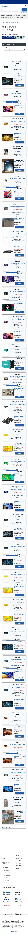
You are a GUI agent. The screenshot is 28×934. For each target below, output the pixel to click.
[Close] (25, 916)
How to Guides (5, 870)
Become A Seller (19, 858)
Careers (4, 855)
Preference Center (13, 931)
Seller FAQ (18, 860)
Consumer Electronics (9, 22)
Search (24, 10)
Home (3, 22)
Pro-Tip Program (6, 880)
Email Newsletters (7, 914)
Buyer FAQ (5, 878)
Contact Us (18, 868)
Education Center (6, 875)
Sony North (17, 120)
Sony (17, 63)
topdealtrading (17, 799)
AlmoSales (17, 261)
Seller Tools (18, 863)
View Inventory (19, 17)
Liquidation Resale (17, 204)
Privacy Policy (5, 929)
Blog (3, 882)
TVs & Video (15, 22)
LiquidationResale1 (17, 148)
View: (5, 52)
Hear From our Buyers (7, 873)
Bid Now (19, 85)
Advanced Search (24, 12)
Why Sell (18, 855)
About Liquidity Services (5, 862)
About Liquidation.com (6, 858)
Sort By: (5, 47)
